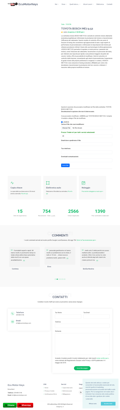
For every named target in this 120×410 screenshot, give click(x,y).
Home (46, 387)
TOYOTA (68, 24)
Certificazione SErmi (51, 394)
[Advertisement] (86, 88)
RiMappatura (66, 394)
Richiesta (58, 331)
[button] (55, 279)
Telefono (58, 322)
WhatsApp (26, 405)
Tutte (62, 24)
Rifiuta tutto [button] (93, 403)
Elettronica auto (53, 188)
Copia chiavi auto (68, 387)
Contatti (109, 4)
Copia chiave (16, 188)
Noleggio (86, 188)
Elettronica (100, 4)
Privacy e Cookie (49, 391)
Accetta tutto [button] (108, 403)
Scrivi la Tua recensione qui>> (86, 240)
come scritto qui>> (103, 358)
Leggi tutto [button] (89, 399)
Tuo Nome (58, 312)
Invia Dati (65, 165)
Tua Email (86, 312)
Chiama (11, 405)
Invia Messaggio (82, 368)
